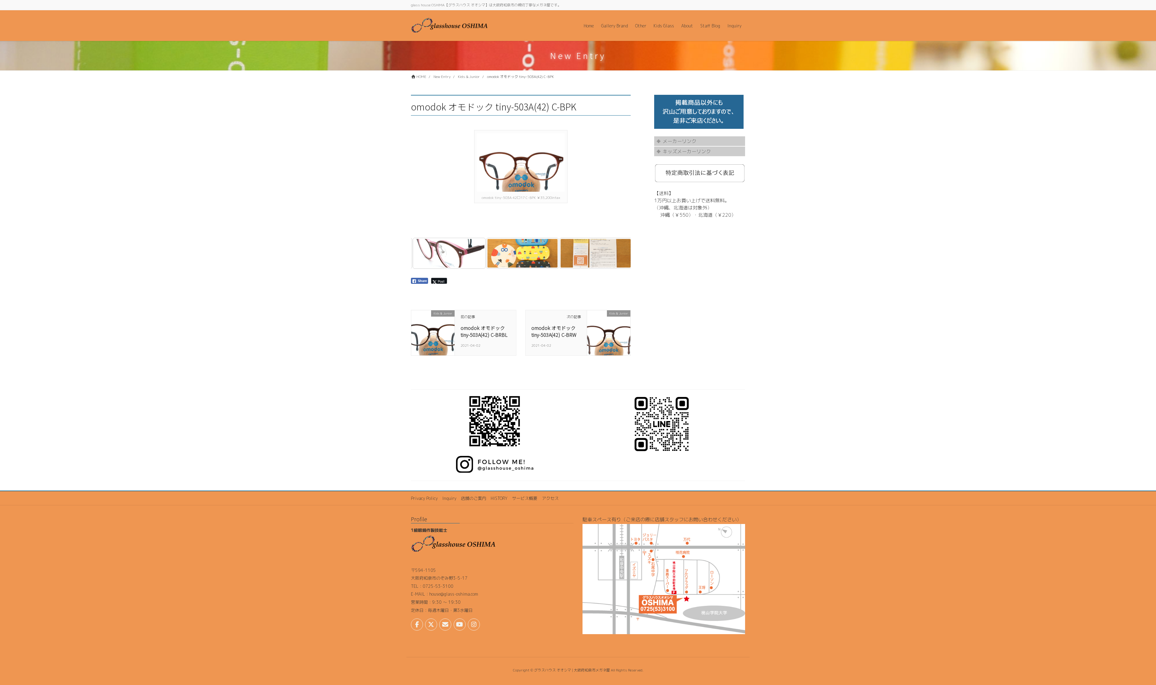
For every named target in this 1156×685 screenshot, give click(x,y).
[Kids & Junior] (433, 332)
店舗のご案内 (473, 498)
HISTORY (499, 498)
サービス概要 (524, 498)
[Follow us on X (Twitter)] (431, 624)
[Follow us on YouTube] (460, 624)
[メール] (445, 624)
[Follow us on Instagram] (474, 624)
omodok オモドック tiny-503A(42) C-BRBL (484, 331)
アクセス (550, 498)
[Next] (618, 253)
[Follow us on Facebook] (417, 624)
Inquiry (449, 498)
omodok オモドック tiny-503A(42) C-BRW (553, 331)
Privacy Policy (424, 498)
